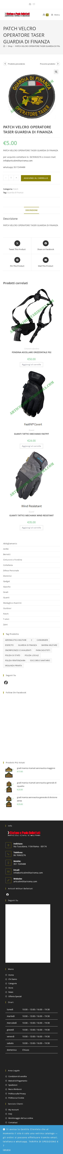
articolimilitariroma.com (25, 881)
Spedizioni (12, 1085)
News (10, 992)
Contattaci (12, 1122)
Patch (15, 189)
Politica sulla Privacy (17, 1093)
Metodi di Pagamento (17, 1080)
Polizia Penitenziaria (15, 660)
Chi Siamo (12, 979)
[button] (56, 71)
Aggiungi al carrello (36, 178)
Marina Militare (49, 645)
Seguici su (13, 900)
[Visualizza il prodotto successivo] (58, 64)
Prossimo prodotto (47, 64)
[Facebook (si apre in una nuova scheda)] (30, 4)
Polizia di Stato (12, 655)
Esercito (9, 645)
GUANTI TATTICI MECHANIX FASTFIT (31, 433)
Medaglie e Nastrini (12, 603)
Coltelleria (8, 565)
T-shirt (6, 619)
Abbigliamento (10, 543)
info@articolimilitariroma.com (18, 160)
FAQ (10, 1114)
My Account (13, 1109)
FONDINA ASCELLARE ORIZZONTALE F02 (31, 352)
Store (10, 987)
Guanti (31, 430)
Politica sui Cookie (16, 1097)
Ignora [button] (7, 1149)
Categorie (12, 983)
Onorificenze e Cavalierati (18, 650)
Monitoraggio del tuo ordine (20, 1118)
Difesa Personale (11, 570)
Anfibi (6, 549)
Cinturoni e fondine (31, 348)
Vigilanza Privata (13, 665)
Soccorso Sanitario (40, 660)
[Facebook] (6, 682)
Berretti (7, 554)
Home (11, 975)
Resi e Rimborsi (15, 1089)
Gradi (5, 592)
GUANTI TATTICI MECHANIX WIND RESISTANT (31, 515)
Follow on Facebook (16, 692)
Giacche (7, 586)
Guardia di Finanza (15, 192)
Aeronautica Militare (16, 640)
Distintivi (7, 576)
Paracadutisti (43, 650)
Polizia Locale (32, 655)
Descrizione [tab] (31, 210)
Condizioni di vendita (17, 1076)
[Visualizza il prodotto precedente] (5, 64)
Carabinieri (42, 640)
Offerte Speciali (15, 996)
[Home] (4, 46)
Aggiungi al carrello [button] (31, 364)
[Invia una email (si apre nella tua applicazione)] (33, 4)
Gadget (6, 581)
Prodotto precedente (16, 64)
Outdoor (7, 608)
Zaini (5, 624)
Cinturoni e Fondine (12, 559)
